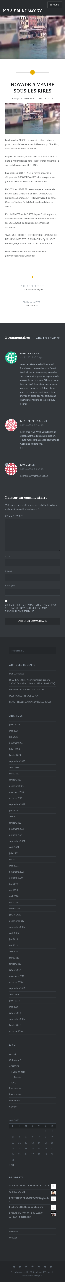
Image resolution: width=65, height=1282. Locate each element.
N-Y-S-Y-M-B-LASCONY (22, 10)
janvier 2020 (15, 914)
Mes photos (15, 1094)
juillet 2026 (14, 724)
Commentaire (14, 516)
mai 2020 (13, 890)
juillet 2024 (14, 749)
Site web (10, 586)
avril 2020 (13, 896)
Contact (13, 1106)
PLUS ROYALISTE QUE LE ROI (24, 695)
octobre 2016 (16, 1031)
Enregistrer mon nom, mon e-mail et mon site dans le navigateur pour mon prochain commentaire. (31, 608)
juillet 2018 (14, 1000)
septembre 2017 (17, 1019)
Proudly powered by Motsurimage (27, 1272)
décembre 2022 (16, 786)
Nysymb (25, 98)
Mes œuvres (15, 1088)
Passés (17, 1077)
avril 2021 (13, 865)
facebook (13, 1231)
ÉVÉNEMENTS (18, 1072)
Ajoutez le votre (48, 338)
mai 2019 (13, 945)
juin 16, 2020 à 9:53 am (32, 424)
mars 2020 (14, 902)
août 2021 (14, 847)
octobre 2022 (16, 798)
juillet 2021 (14, 853)
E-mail (9, 571)
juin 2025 (13, 736)
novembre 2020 (16, 871)
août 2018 (14, 994)
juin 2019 (13, 939)
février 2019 (15, 963)
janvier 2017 (15, 1025)
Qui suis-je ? (15, 1060)
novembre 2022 (16, 792)
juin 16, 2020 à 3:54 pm (32, 468)
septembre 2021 (17, 841)
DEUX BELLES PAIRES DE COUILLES (26, 689)
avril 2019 (13, 951)
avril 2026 (13, 730)
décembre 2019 (16, 921)
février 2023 (15, 779)
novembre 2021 (16, 829)
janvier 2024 (15, 755)
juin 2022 (13, 810)
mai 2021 (13, 859)
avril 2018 (13, 1006)
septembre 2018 (17, 988)
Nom (8, 556)
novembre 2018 (16, 976)
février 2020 (15, 908)
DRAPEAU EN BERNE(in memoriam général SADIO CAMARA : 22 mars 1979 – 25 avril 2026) (32, 682)
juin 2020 (13, 884)
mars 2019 (14, 957)
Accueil (12, 1054)
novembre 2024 (16, 743)
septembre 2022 (17, 804)
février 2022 (15, 822)
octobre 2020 (16, 878)
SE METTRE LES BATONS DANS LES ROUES (30, 701)
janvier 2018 (15, 1013)
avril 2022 (13, 816)
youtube (13, 1237)
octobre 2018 (16, 982)
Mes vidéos (14, 1100)
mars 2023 (14, 773)
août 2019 (14, 933)
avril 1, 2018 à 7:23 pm (31, 357)
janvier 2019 (15, 970)
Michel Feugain (32, 420)
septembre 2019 (17, 927)
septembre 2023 (17, 761)
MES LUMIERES (16, 673)
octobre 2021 (16, 835)
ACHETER (14, 1066)
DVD (13, 1082)
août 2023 (14, 767)
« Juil (11, 1164)
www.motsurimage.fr (32, 1275)
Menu (56, 5)
